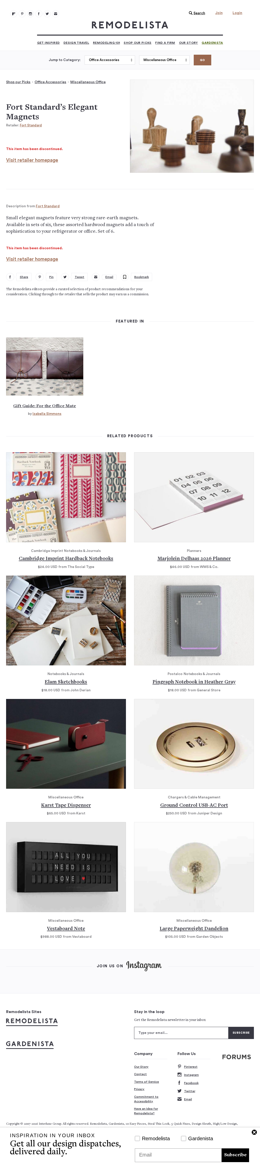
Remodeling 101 (106, 42)
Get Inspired (48, 42)
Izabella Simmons (46, 414)
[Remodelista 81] (30, 13)
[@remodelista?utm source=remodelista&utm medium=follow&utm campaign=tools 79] (13, 13)
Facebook (191, 1083)
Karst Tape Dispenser (66, 805)
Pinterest (191, 1066)
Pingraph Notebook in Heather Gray (194, 682)
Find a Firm (165, 42)
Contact (140, 1074)
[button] (195, 13)
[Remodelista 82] (38, 13)
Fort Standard (31, 125)
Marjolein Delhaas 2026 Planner (194, 559)
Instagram (191, 1074)
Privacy (139, 1089)
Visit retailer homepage (32, 160)
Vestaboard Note (66, 929)
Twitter (189, 1091)
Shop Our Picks (137, 42)
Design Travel (76, 42)
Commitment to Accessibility (146, 1099)
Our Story (188, 42)
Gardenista (212, 42)
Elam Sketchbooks (66, 682)
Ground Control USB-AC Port (194, 805)
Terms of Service (146, 1081)
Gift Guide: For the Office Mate (44, 406)
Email (188, 1099)
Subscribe (235, 1155)
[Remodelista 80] (22, 13)
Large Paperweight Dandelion (194, 929)
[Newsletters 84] (55, 13)
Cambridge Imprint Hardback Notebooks (66, 559)
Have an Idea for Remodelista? (146, 1111)
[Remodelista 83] (47, 13)
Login (237, 13)
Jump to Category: (64, 60)
